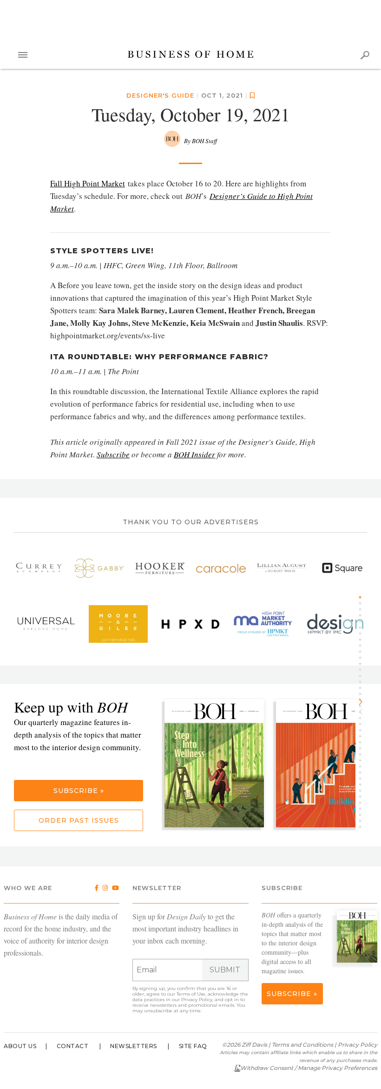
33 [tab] (363, 790)
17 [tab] (363, 694)
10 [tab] (363, 651)
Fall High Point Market (87, 183)
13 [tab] (363, 669)
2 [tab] (363, 603)
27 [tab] (363, 754)
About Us (20, 1046)
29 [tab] (363, 766)
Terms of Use (191, 994)
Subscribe (113, 454)
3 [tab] (363, 609)
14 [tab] (363, 675)
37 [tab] (363, 814)
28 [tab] (363, 760)
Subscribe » (78, 790)
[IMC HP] (335, 624)
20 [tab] (363, 712)
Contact (73, 1046)
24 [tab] (363, 736)
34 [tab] (363, 796)
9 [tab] (363, 645)
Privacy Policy (196, 1000)
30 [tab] (363, 772)
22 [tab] (363, 724)
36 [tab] (363, 808)
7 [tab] (363, 633)
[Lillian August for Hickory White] (282, 568)
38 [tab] (363, 820)
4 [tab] (363, 615)
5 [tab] (363, 621)
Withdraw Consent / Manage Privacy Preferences (308, 1067)
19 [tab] (363, 706)
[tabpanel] (217, 764)
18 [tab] (363, 700)
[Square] (342, 568)
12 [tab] (363, 663)
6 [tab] (363, 627)
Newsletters (133, 1046)
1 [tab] (363, 597)
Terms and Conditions (302, 1044)
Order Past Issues (79, 820)
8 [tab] (363, 639)
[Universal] (45, 624)
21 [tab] (363, 718)
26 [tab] (363, 748)
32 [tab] (363, 784)
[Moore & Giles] (118, 624)
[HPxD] (190, 624)
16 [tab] (363, 688)
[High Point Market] (262, 624)
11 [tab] (363, 657)
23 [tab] (363, 730)
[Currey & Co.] (39, 568)
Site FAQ (193, 1046)
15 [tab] (363, 681)
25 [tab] (363, 742)
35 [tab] (363, 802)
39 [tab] (363, 827)
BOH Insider (194, 454)
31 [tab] (363, 778)
